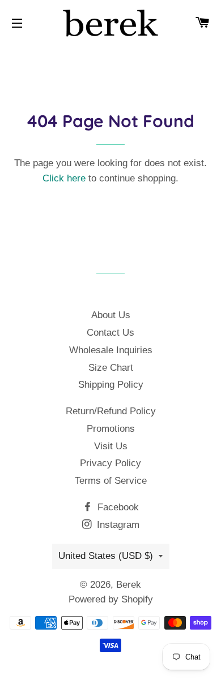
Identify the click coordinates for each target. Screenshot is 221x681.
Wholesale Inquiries (110, 350)
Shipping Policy (110, 384)
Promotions (111, 428)
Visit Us (111, 446)
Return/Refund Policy (111, 411)
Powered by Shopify (111, 599)
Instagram (116, 524)
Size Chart (110, 367)
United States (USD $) (105, 555)
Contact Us (110, 332)
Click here (64, 178)
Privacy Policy (110, 463)
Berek (128, 584)
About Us (110, 315)
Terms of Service (111, 480)
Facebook (117, 507)
